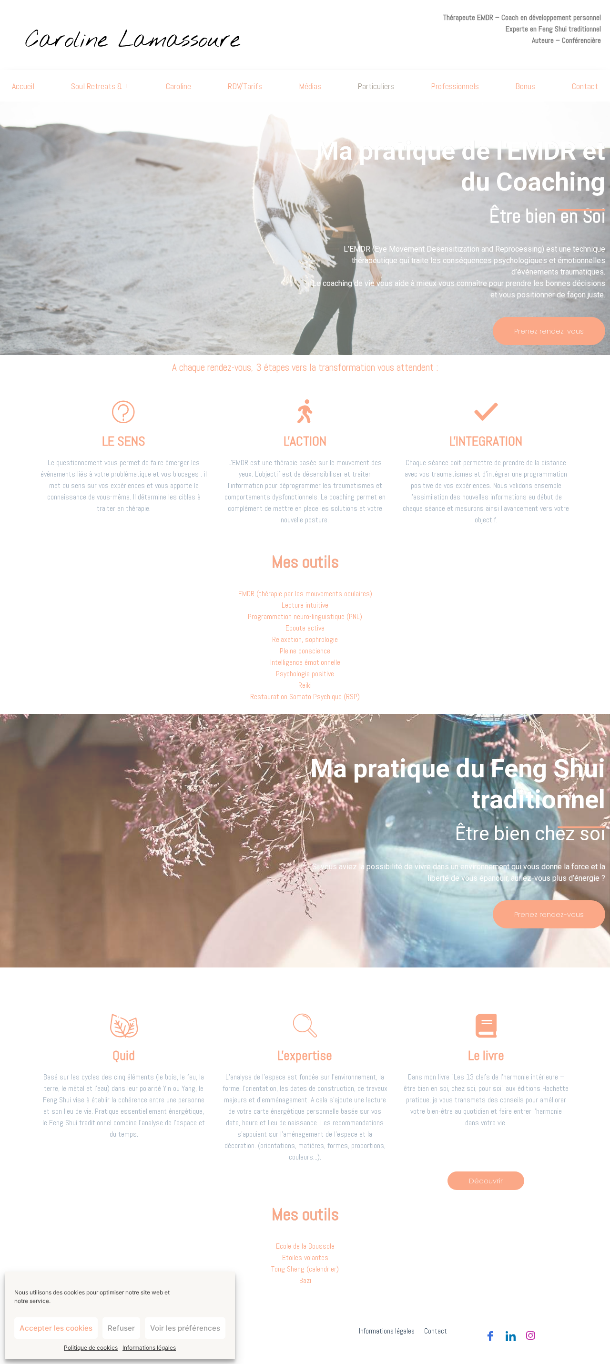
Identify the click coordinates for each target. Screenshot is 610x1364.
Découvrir (486, 1181)
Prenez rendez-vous (549, 331)
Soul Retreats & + (100, 86)
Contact (585, 86)
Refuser (121, 1328)
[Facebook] (489, 1332)
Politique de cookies (91, 1347)
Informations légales (149, 1347)
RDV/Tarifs (245, 86)
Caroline (178, 86)
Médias (310, 86)
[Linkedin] (510, 1332)
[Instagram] (530, 1332)
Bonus (525, 86)
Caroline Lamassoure (132, 40)
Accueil (23, 86)
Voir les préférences (185, 1328)
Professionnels (455, 86)
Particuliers (375, 86)
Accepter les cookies (56, 1328)
